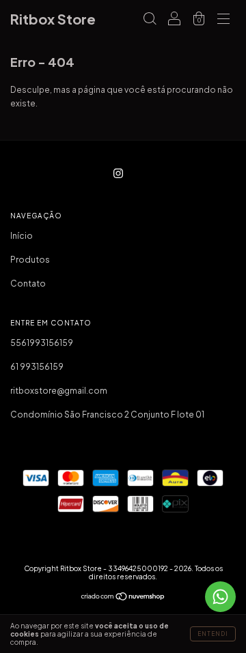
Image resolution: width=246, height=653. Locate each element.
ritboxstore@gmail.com (58, 391)
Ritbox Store (53, 18)
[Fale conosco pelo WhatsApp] (220, 596)
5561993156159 (41, 343)
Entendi (212, 633)
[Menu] (223, 21)
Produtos (30, 260)
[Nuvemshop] (123, 598)
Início (21, 236)
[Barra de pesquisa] (149, 21)
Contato (28, 283)
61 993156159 (37, 367)
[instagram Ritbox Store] (118, 173)
